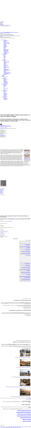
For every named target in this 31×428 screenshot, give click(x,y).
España (3, 60)
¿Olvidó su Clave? (2, 233)
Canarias (5, 63)
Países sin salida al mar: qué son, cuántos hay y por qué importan (25, 251)
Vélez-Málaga (5, 53)
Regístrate (1, 23)
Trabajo (1, 193)
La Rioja (5, 71)
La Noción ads (26, 162)
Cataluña (5, 66)
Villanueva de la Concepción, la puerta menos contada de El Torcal (25, 279)
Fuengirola (5, 44)
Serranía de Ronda (6, 50)
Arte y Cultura (3, 76)
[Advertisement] (15, 5)
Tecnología (5, 95)
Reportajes (5, 97)
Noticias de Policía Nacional (25, 417)
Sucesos (5, 91)
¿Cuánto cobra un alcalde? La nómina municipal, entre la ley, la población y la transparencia (24, 247)
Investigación (5, 93)
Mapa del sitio (10, 426)
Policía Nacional (6, 81)
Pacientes (1, 190)
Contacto (23, 426)
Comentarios (5, 127)
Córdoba (5, 56)
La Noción (1, 32)
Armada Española (6, 82)
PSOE (4, 89)
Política (3, 84)
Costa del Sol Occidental (7, 43)
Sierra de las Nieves (6, 51)
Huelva (4, 57)
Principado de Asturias (6, 62)
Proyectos (1, 191)
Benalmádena (5, 41)
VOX (4, 86)
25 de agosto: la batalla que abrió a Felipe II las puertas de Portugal (25, 253)
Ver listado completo (28, 255)
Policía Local (5, 80)
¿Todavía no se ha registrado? (3, 231)
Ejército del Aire (6, 83)
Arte (4, 77)
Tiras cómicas (5, 99)
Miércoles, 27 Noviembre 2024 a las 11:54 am (5, 126)
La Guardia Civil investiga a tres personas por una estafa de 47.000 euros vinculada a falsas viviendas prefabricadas (24, 277)
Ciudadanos (5, 85)
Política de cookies (8, 427)
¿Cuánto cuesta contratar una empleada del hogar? (26, 244)
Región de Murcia (6, 69)
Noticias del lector (6, 98)
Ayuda (7, 426)
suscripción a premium (9, 221)
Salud (4, 92)
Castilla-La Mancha (6, 65)
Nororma (5, 48)
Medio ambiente (5, 94)
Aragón (4, 61)
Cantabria (5, 64)
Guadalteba (5, 45)
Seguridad (3, 78)
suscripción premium (11, 218)
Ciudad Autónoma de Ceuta (7, 72)
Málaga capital (5, 46)
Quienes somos (14, 426)
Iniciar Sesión (2, 24)
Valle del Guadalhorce (6, 52)
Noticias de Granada (27, 421)
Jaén (4, 58)
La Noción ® (1, 426)
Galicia (4, 68)
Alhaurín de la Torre (6, 40)
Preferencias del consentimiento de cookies (15, 427)
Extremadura (5, 67)
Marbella (5, 47)
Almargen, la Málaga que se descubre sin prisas (26, 249)
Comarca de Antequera (6, 42)
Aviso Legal (25, 426)
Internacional (4, 74)
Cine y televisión (6, 96)
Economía (3, 75)
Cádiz (4, 55)
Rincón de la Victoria (6, 49)
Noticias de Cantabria (26, 419)
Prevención (1, 189)
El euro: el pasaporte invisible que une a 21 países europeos (26, 281)
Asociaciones (1, 192)
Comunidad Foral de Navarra (7, 70)
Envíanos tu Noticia (19, 426)
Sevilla (4, 59)
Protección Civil (5, 79)
